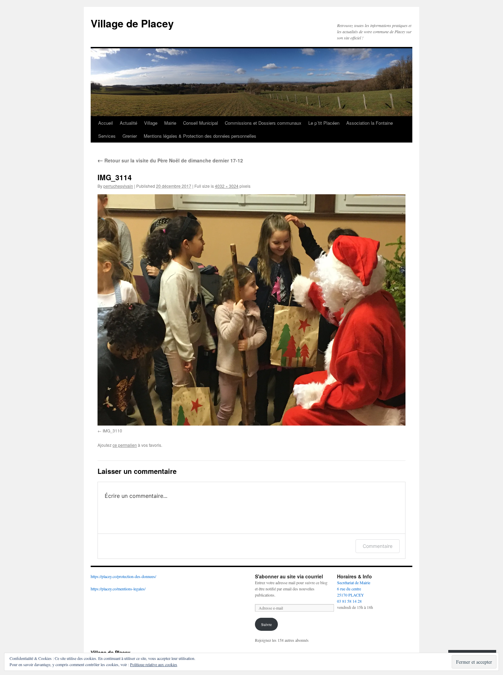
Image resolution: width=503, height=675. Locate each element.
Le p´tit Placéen (323, 123)
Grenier (129, 136)
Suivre (266, 624)
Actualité (128, 123)
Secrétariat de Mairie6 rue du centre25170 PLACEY (353, 589)
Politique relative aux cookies (153, 664)
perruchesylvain (118, 186)
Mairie (170, 123)
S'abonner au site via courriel (289, 576)
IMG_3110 (112, 430)
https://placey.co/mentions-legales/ (118, 588)
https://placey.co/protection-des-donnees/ (123, 576)
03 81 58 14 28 (349, 601)
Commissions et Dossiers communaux (263, 123)
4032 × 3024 (226, 186)
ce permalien (125, 445)
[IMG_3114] (251, 310)
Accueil (105, 123)
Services (107, 136)
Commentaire (377, 546)
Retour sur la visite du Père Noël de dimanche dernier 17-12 (170, 160)
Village (150, 123)
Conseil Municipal (200, 123)
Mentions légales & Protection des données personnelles (200, 136)
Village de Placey (132, 23)
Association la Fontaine (369, 123)
